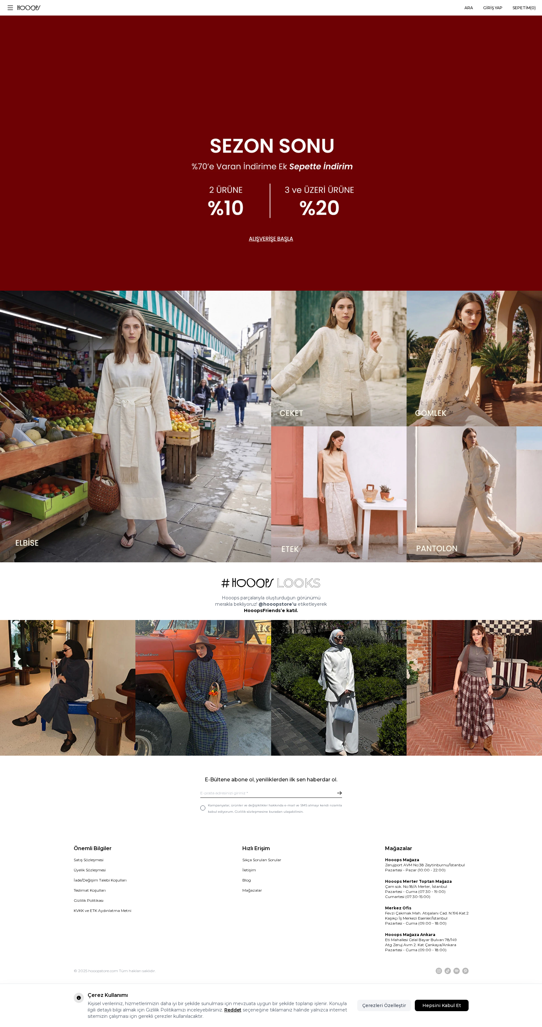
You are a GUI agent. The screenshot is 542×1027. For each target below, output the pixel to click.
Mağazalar (252, 890)
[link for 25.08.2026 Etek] (339, 494)
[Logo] (29, 7)
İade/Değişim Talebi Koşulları (100, 880)
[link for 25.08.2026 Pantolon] (474, 494)
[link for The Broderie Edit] (271, 145)
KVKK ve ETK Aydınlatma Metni (102, 910)
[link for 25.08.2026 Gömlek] (474, 358)
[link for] (67, 688)
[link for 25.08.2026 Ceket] (339, 358)
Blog (246, 880)
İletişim (249, 870)
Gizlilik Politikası (88, 900)
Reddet (232, 1010)
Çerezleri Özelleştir (384, 1005)
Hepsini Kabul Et (441, 1005)
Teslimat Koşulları (90, 890)
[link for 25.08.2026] (135, 426)
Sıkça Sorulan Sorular (261, 859)
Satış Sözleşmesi (88, 859)
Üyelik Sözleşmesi (90, 870)
